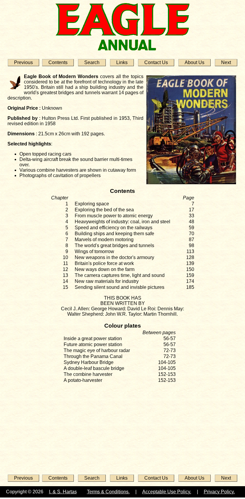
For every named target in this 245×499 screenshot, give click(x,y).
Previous (23, 62)
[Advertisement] (122, 427)
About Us (194, 62)
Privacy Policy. (219, 491)
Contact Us (156, 62)
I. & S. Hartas (63, 491)
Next (226, 62)
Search (91, 62)
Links (122, 62)
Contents (58, 62)
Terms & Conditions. (108, 491)
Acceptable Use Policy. (166, 491)
